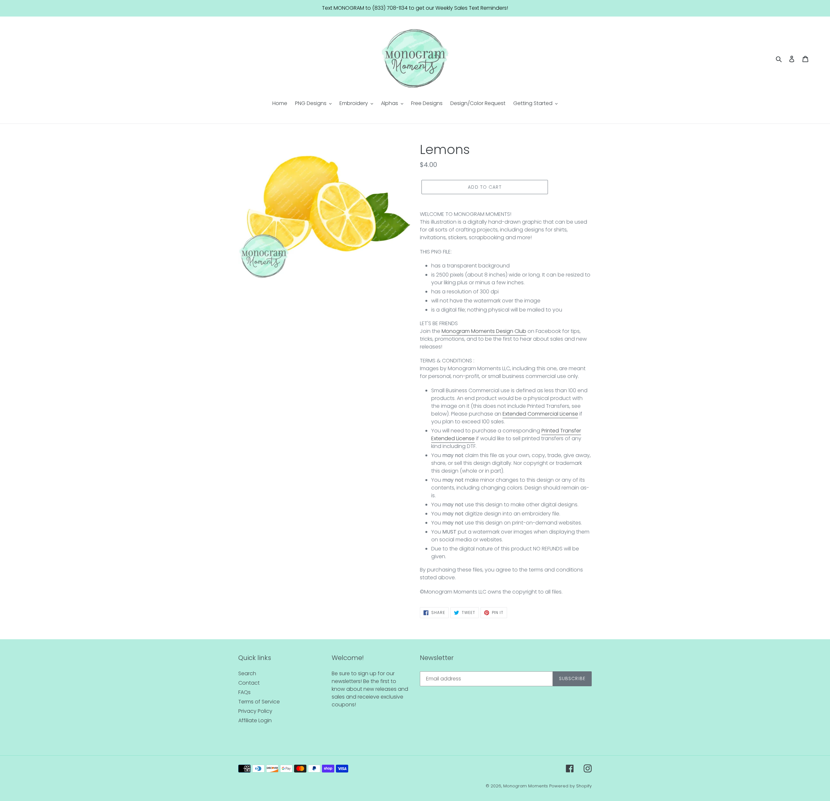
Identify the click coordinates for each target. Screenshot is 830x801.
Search (247, 673)
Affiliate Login (255, 720)
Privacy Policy (255, 711)
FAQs (244, 692)
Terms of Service (259, 701)
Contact (249, 683)
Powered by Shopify (570, 786)
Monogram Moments (525, 786)
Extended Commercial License (540, 414)
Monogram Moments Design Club (484, 331)
